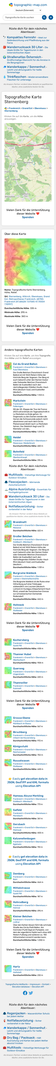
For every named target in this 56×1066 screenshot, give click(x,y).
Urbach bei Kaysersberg (24, 738)
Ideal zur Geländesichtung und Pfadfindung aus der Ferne (28, 40)
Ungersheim (18, 674)
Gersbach (19, 824)
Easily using (28, 782)
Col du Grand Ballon (25, 364)
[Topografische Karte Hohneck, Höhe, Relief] (8, 609)
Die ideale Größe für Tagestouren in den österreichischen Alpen (27, 50)
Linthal (16, 922)
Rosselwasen (21, 760)
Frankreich (18, 367)
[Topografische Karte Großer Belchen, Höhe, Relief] (8, 552)
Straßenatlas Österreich (24, 57)
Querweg (18, 668)
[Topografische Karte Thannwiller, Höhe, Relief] (8, 687)
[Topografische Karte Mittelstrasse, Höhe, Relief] (8, 892)
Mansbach (18, 815)
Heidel (17, 437)
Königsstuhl (20, 746)
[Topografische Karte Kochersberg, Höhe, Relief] (8, 644)
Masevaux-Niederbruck (24, 443)
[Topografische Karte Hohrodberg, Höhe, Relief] (8, 906)
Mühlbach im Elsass (22, 723)
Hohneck (18, 604)
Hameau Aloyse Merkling (28, 795)
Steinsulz (17, 830)
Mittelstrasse (21, 887)
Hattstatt (17, 972)
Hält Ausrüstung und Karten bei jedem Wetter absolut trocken (27, 1041)
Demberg (18, 873)
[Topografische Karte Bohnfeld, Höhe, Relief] (8, 455)
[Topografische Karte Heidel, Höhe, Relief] (8, 441)
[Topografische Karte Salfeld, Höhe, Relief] (8, 814)
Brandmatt (20, 522)
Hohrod (16, 908)
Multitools (16, 474)
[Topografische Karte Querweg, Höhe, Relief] (8, 672)
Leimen (16, 578)
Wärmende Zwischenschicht (24, 483)
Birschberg (20, 732)
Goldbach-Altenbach (22, 542)
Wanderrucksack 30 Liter (25, 47)
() (27, 300)
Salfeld (17, 810)
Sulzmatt (17, 688)
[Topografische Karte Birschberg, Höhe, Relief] (8, 736)
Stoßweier (17, 610)
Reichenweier (19, 752)
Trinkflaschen (16, 76)
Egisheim (17, 844)
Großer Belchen (22, 536)
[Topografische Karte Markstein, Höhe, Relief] (8, 416)
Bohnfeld (18, 451)
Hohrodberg (20, 902)
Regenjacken (16, 1013)
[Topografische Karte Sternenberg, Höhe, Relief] (28, 262)
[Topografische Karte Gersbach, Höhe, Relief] (8, 828)
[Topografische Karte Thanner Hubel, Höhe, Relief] (8, 658)
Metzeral (17, 528)
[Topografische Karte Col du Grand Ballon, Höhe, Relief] (8, 379)
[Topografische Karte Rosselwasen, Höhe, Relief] (8, 764)
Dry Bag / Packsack (21, 1037)
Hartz (16, 966)
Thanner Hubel (22, 654)
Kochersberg (21, 640)
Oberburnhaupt (20, 457)
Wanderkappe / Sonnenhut (26, 67)
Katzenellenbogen (24, 838)
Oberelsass (41, 367)
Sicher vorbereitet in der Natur (26, 508)
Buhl (15, 879)
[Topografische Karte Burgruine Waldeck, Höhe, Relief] (8, 585)
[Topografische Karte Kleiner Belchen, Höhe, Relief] (8, 928)
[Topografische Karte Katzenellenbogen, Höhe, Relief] (8, 842)
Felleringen (18, 406)
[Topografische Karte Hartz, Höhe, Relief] (8, 970)
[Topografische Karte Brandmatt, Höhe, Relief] (8, 526)
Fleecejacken (18, 482)
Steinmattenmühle (30, 578)
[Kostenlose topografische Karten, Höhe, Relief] (5, 108)
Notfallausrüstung (22, 506)
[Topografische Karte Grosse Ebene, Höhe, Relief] (8, 722)
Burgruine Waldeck (24, 573)
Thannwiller (20, 682)
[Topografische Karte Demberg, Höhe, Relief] (8, 877)
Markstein (19, 400)
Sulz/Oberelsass (20, 369)
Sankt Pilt (17, 645)
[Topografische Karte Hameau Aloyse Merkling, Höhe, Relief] (8, 800)
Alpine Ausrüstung (22, 489)
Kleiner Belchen (22, 916)
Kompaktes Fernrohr (21, 37)
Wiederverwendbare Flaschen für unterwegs (27, 78)
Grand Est (29, 367)
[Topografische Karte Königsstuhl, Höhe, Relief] (8, 750)
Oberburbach (19, 660)
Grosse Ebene (21, 717)
